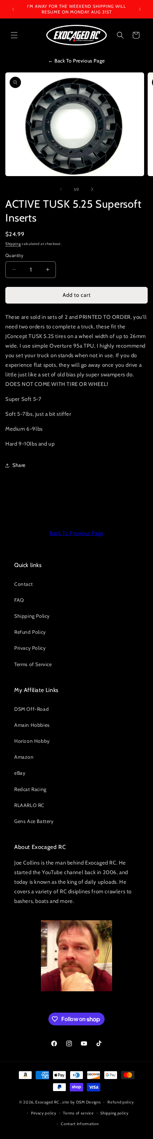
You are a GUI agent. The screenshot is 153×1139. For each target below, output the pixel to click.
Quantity (14, 255)
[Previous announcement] (13, 9)
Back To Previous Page (76, 533)
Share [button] (19, 465)
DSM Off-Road (31, 709)
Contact (23, 584)
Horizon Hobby (32, 741)
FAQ (19, 600)
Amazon (24, 757)
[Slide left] (61, 189)
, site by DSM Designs (80, 1102)
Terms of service (78, 1113)
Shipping (13, 243)
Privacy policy (44, 1113)
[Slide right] (92, 189)
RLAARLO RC (29, 805)
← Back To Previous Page (76, 61)
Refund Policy (30, 632)
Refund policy (120, 1102)
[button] (14, 35)
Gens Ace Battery (34, 821)
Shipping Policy (32, 616)
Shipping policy (114, 1113)
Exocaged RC (47, 1102)
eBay (19, 773)
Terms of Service (33, 664)
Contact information (80, 1123)
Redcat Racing (30, 789)
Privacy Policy (30, 648)
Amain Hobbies (32, 725)
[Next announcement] (140, 9)
